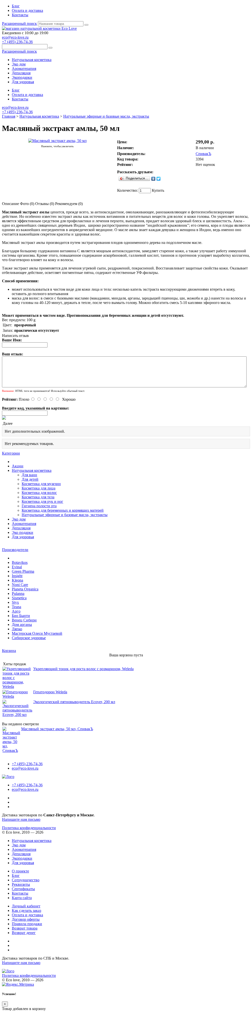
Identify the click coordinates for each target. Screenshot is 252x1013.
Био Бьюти (21, 616)
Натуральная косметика (31, 60)
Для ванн (29, 475)
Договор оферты (26, 919)
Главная (8, 116)
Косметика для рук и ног (42, 501)
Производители (15, 550)
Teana (16, 607)
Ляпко (17, 629)
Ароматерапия (24, 68)
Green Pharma (23, 571)
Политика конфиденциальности (29, 828)
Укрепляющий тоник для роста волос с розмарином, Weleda (83, 669)
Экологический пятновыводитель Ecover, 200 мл (74, 702)
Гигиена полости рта (39, 506)
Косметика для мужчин (41, 484)
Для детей (30, 479)
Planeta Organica (25, 589)
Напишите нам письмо (21, 819)
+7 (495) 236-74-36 (17, 42)
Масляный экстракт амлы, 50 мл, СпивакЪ (57, 729)
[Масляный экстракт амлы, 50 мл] (57, 141)
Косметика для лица (38, 488)
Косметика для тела (38, 497)
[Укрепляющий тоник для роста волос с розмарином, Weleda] (17, 686)
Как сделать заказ (26, 910)
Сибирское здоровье (29, 638)
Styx (15, 602)
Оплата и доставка (27, 10)
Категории (11, 453)
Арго (16, 611)
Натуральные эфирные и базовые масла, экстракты (106, 116)
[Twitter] (158, 178)
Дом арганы (22, 624)
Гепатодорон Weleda (50, 692)
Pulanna (18, 593)
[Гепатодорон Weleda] (17, 696)
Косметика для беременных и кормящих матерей (63, 510)
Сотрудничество (25, 880)
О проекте (20, 871)
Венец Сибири (24, 620)
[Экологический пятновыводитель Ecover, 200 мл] (17, 714)
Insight (17, 576)
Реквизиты (21, 884)
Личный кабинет (26, 906)
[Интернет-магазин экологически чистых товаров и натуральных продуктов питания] (39, 28)
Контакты (20, 15)
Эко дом (19, 64)
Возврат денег (24, 933)
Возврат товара (24, 928)
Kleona (17, 580)
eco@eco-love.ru (15, 37)
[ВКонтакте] (153, 178)
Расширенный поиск (19, 23)
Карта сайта (22, 898)
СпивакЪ (203, 154)
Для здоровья (23, 82)
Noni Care (20, 585)
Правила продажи (27, 924)
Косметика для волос (39, 493)
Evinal (17, 567)
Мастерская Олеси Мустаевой (37, 633)
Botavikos (20, 562)
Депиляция (21, 73)
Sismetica (19, 598)
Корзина (9, 651)
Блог (16, 6)
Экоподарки (22, 77)
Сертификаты (23, 889)
